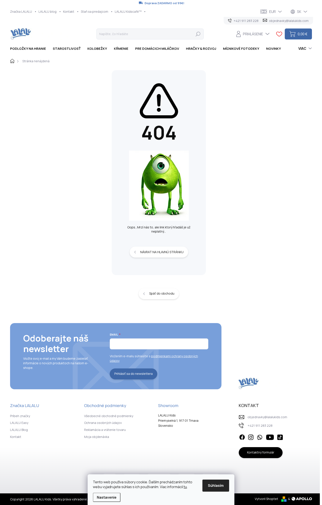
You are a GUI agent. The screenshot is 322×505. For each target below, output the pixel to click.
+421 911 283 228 (260, 425)
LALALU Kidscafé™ (128, 11)
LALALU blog (48, 11)
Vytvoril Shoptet (266, 499)
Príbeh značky (20, 416)
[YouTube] (270, 436)
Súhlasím (216, 485)
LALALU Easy (19, 423)
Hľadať (198, 34)
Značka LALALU (21, 11)
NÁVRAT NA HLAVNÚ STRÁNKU (162, 252)
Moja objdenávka (96, 437)
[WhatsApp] (259, 436)
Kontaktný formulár (260, 452)
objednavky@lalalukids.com (267, 417)
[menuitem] (29, 48)
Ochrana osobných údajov (103, 423)
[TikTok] (280, 436)
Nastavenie (107, 497)
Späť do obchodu (161, 293)
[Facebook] (242, 436)
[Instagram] (251, 436)
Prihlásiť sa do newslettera (133, 374)
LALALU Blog (19, 430)
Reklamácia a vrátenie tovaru (105, 430)
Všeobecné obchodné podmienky (108, 416)
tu (185, 486)
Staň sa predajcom (94, 11)
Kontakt (68, 11)
